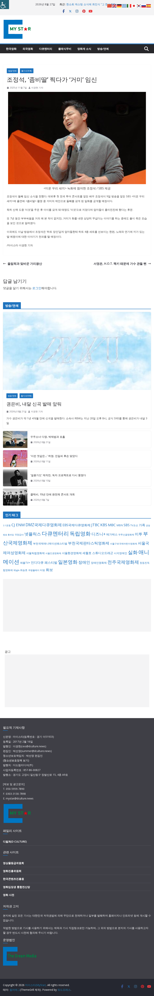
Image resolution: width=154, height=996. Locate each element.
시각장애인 (120, 553)
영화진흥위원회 (12, 871)
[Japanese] (134, 5)
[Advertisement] (77, 605)
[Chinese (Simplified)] (109, 5)
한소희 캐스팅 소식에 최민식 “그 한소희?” (90, 4)
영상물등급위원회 (13, 863)
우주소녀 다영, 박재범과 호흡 (47, 437)
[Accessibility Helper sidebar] (4, 4)
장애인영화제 (99, 562)
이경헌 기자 (37, 87)
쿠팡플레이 (33, 570)
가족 (142, 525)
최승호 (23, 570)
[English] (114, 5)
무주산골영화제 (126, 534)
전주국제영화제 (123, 562)
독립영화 (80, 533)
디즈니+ (98, 534)
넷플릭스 (32, 534)
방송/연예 (103, 48)
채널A (16, 570)
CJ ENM (18, 524)
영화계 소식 (84, 48)
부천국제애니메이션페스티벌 (50, 543)
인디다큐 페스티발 (44, 562)
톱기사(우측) (26, 70)
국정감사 (19, 534)
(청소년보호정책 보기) (16, 760)
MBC (112, 524)
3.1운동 (7, 525)
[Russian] (143, 5)
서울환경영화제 (72, 553)
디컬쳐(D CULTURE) (15, 841)
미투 (138, 534)
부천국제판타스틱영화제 (88, 543)
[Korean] (139, 5)
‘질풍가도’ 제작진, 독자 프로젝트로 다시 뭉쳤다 (58, 475)
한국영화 (11, 48)
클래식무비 (64, 48)
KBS (103, 524)
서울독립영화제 (35, 553)
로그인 (36, 288)
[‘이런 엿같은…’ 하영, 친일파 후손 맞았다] (15, 458)
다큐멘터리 (45, 48)
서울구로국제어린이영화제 (123, 543)
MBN (119, 525)
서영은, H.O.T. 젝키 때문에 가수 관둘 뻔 (120, 264)
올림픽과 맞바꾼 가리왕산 (25, 264)
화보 (49, 569)
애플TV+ (25, 562)
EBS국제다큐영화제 (77, 525)
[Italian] (129, 5)
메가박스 (112, 534)
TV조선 (134, 525)
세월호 (86, 553)
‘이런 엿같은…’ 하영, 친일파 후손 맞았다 (54, 456)
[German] (119, 5)
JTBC (95, 524)
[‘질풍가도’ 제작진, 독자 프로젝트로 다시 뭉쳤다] (15, 477)
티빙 (42, 570)
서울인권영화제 (53, 553)
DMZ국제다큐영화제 (44, 524)
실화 (133, 552)
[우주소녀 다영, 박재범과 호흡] (15, 439)
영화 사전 (8, 895)
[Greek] (124, 5)
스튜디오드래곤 (102, 553)
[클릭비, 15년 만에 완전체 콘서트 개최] (15, 497)
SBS (127, 524)
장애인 (84, 562)
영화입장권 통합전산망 (16, 887)
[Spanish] (148, 5)
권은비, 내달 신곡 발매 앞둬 (34, 404)
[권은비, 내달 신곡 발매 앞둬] (77, 351)
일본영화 (68, 562)
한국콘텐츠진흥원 (13, 879)
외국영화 (28, 48)
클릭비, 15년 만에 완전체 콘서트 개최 (52, 494)
